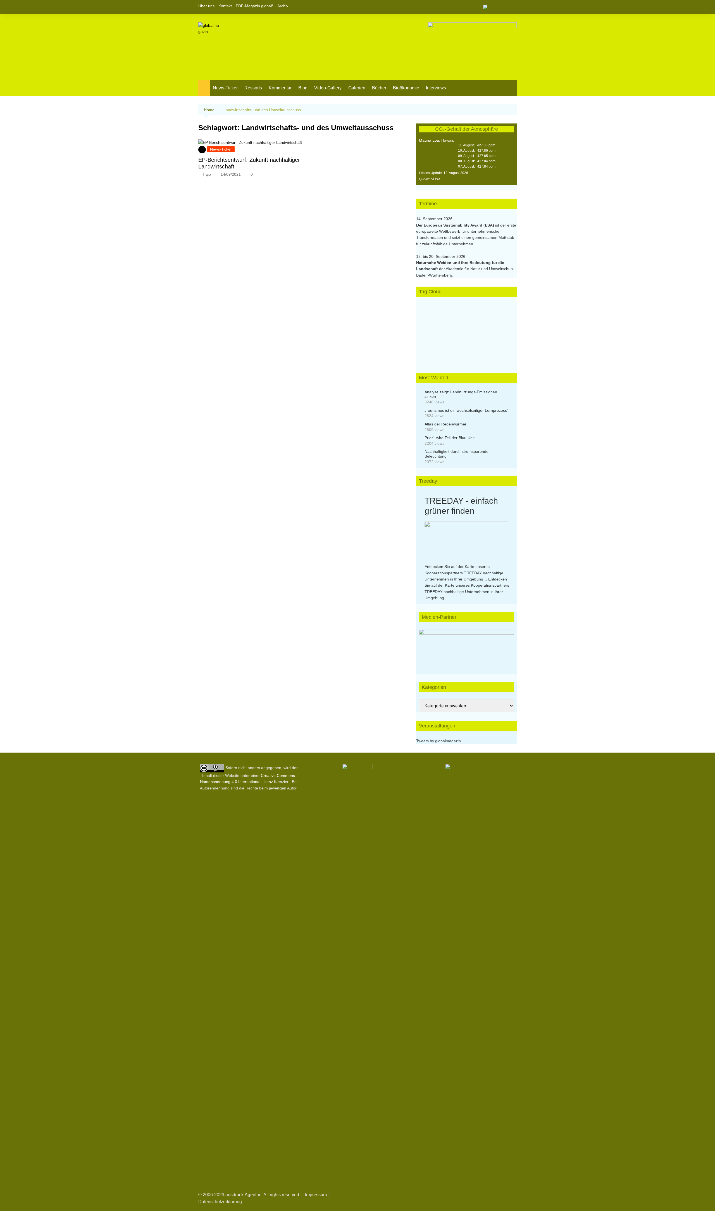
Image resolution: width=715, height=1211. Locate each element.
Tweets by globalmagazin (438, 741)
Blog (303, 87)
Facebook (493, 7)
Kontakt (225, 6)
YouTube (512, 7)
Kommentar (280, 87)
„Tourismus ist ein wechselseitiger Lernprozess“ (466, 410)
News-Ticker (225, 87)
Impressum (316, 1194)
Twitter (503, 7)
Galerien (356, 87)
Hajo (207, 174)
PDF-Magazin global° (254, 6)
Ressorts (253, 87)
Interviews (436, 87)
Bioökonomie (406, 87)
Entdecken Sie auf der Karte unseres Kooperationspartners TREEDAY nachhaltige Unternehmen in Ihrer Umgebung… (464, 572)
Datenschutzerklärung (220, 1201)
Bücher (379, 87)
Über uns (206, 6)
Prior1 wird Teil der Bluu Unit (450, 438)
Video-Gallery (328, 87)
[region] (466, 646)
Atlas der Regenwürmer (445, 424)
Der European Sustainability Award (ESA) (455, 225)
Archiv (282, 6)
